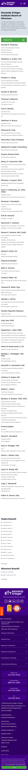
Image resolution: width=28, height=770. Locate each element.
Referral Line (14, 674)
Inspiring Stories (6, 715)
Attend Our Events (7, 737)
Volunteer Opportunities (9, 740)
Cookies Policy (5, 750)
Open (24, 4)
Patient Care (5, 639)
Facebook (6, 601)
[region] (14, 762)
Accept (14, 767)
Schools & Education (8, 652)
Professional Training (8, 658)
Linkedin (14, 601)
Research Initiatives (8, 645)
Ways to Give (5, 742)
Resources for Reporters (9, 726)
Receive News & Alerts (8, 724)
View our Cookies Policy (10, 764)
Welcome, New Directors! (9, 629)
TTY (14, 697)
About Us (8, 40)
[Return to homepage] (10, 3)
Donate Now (6, 734)
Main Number (14, 689)
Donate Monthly (7, 730)
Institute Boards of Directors (10, 626)
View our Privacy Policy (20, 764)
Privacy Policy (5, 754)
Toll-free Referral (14, 682)
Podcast (22, 601)
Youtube (10, 601)
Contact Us (4, 746)
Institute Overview (7, 633)
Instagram (18, 601)
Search (21, 3)
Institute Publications (8, 717)
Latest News (5, 721)
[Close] (26, 756)
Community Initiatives (9, 664)
